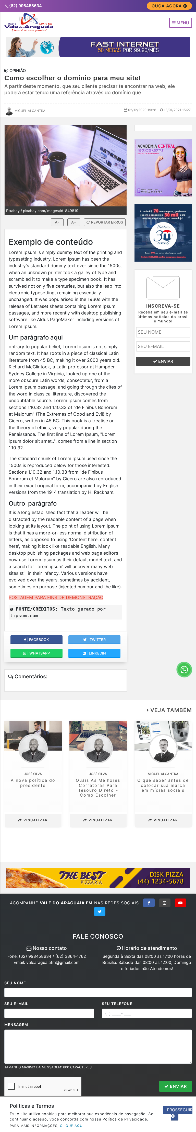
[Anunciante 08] (163, 167)
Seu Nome (15, 983)
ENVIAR (165, 361)
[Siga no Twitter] (99, 911)
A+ (73, 222)
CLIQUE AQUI (71, 1126)
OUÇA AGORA (167, 5)
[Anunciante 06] (98, 877)
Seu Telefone (117, 1003)
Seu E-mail (16, 1003)
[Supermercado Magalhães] (163, 232)
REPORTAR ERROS (106, 222)
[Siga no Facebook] (149, 902)
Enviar (178, 1086)
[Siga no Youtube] (180, 902)
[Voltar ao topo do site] (188, 622)
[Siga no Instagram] (164, 902)
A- (57, 222)
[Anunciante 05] (98, 46)
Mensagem (16, 1024)
